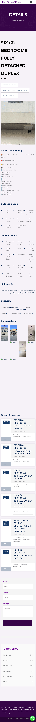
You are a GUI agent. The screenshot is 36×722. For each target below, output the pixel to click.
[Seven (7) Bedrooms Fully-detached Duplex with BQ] (6, 455)
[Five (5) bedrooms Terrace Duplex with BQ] (6, 480)
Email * (5, 593)
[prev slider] (4, 123)
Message (6, 604)
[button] (31, 2)
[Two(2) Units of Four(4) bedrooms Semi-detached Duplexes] (6, 532)
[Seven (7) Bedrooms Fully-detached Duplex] (6, 430)
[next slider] (31, 123)
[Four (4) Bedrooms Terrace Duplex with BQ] (6, 505)
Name (5, 582)
